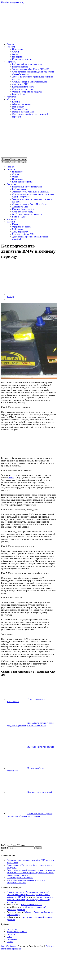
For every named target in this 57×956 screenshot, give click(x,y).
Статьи (15, 52)
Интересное (17, 49)
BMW (11, 477)
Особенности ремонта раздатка (27, 92)
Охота (15, 54)
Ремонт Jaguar (18, 94)
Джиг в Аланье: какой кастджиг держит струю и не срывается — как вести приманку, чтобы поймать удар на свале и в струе (31, 872)
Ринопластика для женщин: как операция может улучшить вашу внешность (30, 899)
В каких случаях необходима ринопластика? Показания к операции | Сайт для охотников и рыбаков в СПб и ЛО (28, 894)
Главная (10, 44)
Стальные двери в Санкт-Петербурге (29, 82)
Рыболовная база (20, 67)
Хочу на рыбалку (20, 109)
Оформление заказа (21, 104)
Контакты (11, 97)
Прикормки (17, 57)
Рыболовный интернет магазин (27, 64)
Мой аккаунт (18, 107)
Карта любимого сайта (23, 87)
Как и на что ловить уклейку (41, 792)
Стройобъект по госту (22, 89)
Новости (11, 934)
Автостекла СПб (20, 84)
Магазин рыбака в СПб (23, 112)
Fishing (10, 296)
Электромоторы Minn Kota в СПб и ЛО (30, 69)
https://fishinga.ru (8, 946)
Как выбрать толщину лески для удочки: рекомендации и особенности (30, 724)
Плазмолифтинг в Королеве (20, 877)
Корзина (16, 102)
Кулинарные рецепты (22, 59)
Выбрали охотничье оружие (40, 747)
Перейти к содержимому (12, 2)
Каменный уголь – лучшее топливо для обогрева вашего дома (29, 814)
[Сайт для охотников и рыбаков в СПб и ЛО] (28, 39)
